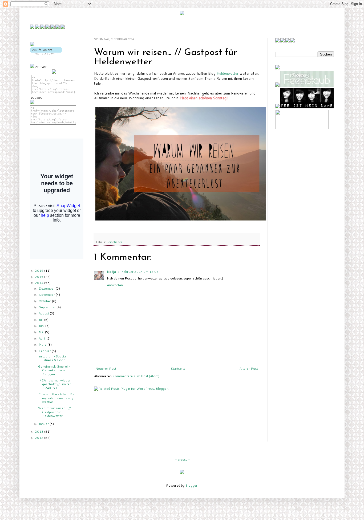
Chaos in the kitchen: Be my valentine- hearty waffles (56, 398)
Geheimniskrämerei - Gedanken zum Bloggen (54, 370)
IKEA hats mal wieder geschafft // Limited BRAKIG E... (54, 384)
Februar (45, 351)
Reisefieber (114, 242)
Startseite (178, 368)
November (47, 294)
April (42, 338)
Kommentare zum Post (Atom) (135, 376)
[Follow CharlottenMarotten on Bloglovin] (46, 53)
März (43, 344)
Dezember (47, 288)
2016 (39, 270)
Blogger (191, 485)
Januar (44, 423)
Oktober (45, 301)
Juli (41, 319)
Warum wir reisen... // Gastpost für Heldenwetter (54, 412)
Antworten (115, 285)
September (47, 307)
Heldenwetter (228, 73)
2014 (39, 283)
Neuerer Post (105, 368)
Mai (42, 332)
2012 (39, 437)
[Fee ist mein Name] (307, 107)
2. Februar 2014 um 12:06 (138, 271)
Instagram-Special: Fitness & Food (52, 358)
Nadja (111, 271)
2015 (39, 276)
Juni (42, 326)
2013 (39, 431)
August (44, 313)
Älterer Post (249, 368)
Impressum (182, 459)
